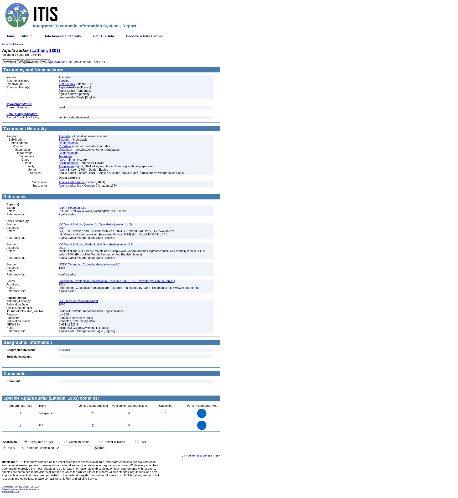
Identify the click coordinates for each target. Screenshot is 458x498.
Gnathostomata (68, 153)
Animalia (64, 136)
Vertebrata (65, 149)
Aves (62, 159)
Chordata (65, 146)
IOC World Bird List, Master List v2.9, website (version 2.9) (96, 244)
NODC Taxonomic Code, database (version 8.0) (89, 264)
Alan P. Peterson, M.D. (73, 207)
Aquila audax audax (72, 182)
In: (4, 448)
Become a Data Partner (144, 36)
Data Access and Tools (62, 36)
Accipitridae (66, 166)
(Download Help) (62, 62)
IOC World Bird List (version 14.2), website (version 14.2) (95, 224)
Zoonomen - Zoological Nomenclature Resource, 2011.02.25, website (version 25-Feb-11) (117, 281)
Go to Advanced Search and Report (201, 456)
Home (10, 36)
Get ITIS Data (103, 36)
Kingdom (32, 448)
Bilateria (64, 139)
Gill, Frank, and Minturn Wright (78, 301)
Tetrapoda (65, 156)
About (27, 36)
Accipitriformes (68, 163)
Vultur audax (67, 84)
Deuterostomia (68, 143)
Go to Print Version (12, 44)
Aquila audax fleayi (71, 185)
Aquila (63, 169)
